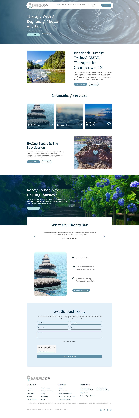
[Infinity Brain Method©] (109, 124)
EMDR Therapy (34, 125)
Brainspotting (63, 125)
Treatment (71, 4)
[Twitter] (104, 410)
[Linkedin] (107, 410)
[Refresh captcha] (54, 347)
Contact (93, 4)
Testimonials (81, 4)
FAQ (88, 4)
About (64, 4)
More (92, 6)
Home (58, 4)
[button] (34, 236)
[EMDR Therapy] (51, 125)
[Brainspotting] (80, 125)
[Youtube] (110, 410)
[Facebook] (101, 410)
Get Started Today (69, 356)
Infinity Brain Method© (92, 123)
